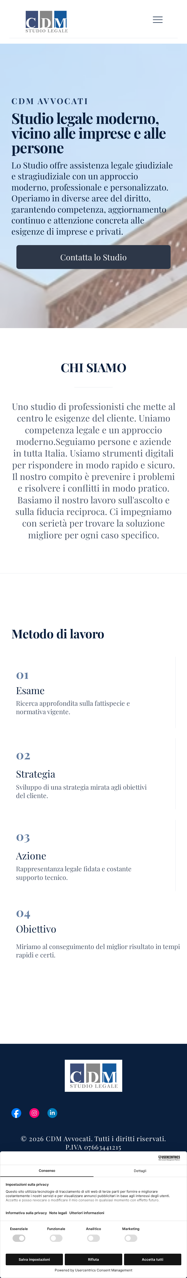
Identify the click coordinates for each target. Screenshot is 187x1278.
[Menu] (157, 20)
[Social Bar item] (16, 1113)
